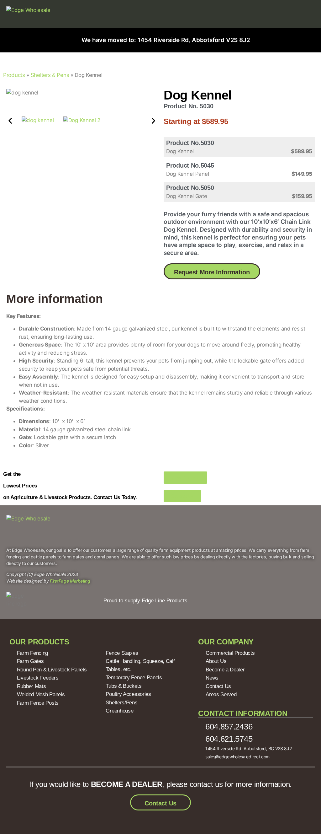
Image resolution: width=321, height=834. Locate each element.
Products (14, 75)
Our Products (39, 642)
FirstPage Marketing (70, 581)
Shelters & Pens (50, 75)
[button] (10, 120)
